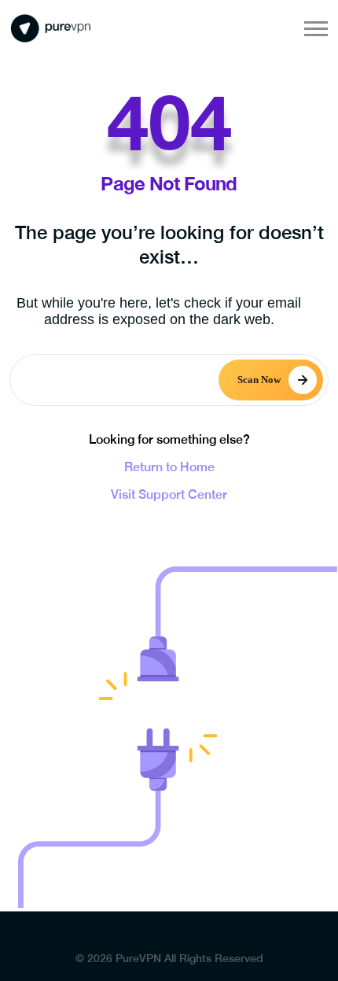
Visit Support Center (169, 494)
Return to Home (169, 466)
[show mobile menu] (316, 28)
